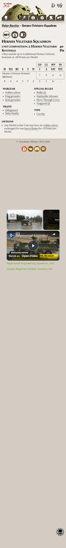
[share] (53, 234)
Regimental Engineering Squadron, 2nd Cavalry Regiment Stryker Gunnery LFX (33, 235)
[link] (11, 235)
